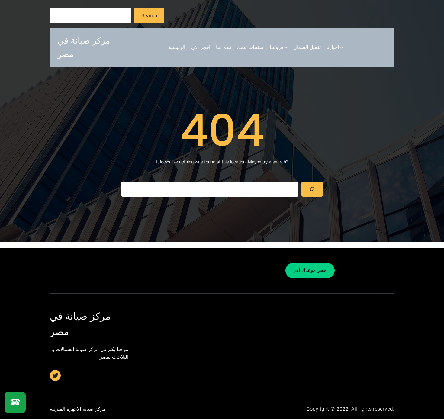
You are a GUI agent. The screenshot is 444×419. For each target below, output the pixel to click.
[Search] (312, 189)
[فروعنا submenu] (286, 47)
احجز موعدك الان (309, 270)
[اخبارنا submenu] (341, 47)
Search (149, 15)
